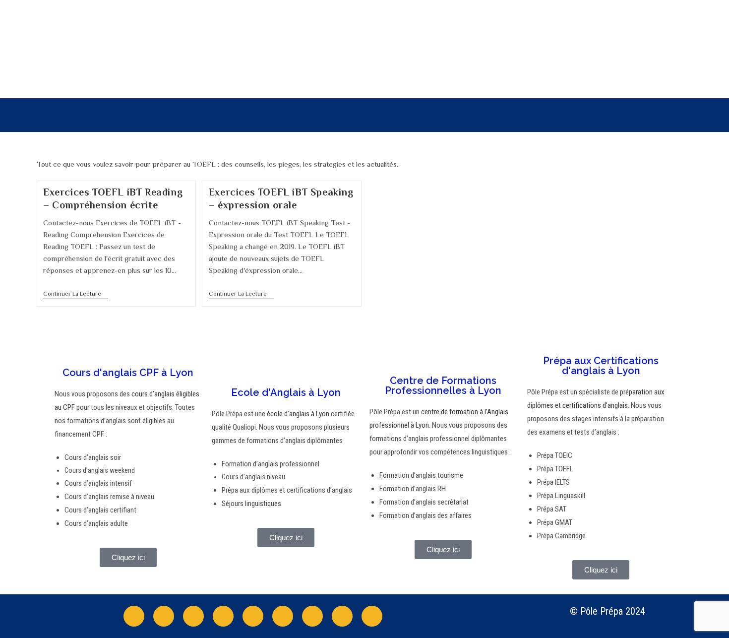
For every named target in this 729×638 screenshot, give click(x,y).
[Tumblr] (372, 616)
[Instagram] (193, 616)
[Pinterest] (312, 616)
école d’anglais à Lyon (297, 413)
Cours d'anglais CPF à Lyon (127, 373)
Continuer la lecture (75, 293)
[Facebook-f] (133, 616)
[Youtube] (223, 616)
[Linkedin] (253, 616)
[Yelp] (342, 616)
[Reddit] (282, 616)
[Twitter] (163, 616)
